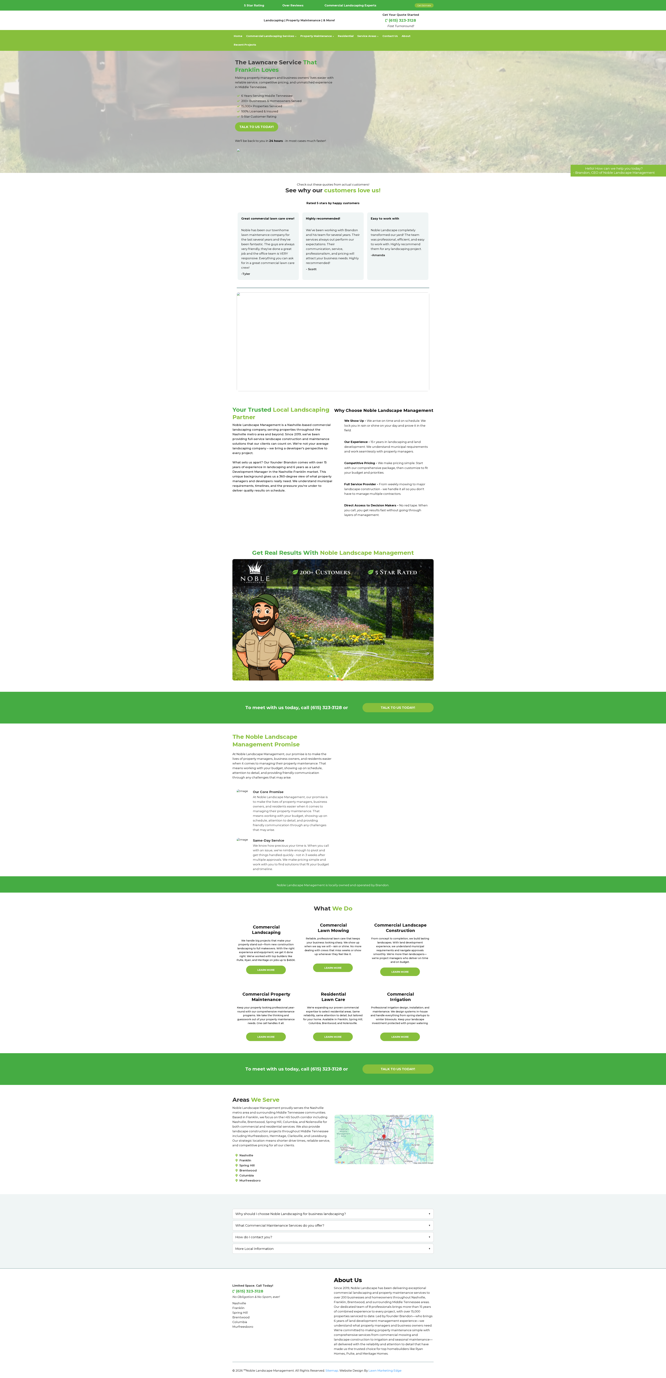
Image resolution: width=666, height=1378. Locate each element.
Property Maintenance (316, 36)
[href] (384, 1139)
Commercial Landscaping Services (270, 36)
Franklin (238, 1308)
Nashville (239, 1303)
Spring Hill (240, 1312)
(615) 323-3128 (402, 20)
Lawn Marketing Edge (385, 1370)
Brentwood (241, 1317)
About (406, 36)
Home (238, 36)
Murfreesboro (242, 1326)
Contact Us (390, 36)
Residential (345, 36)
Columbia (239, 1322)
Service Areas (366, 36)
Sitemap (332, 1370)
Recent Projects (245, 44)
